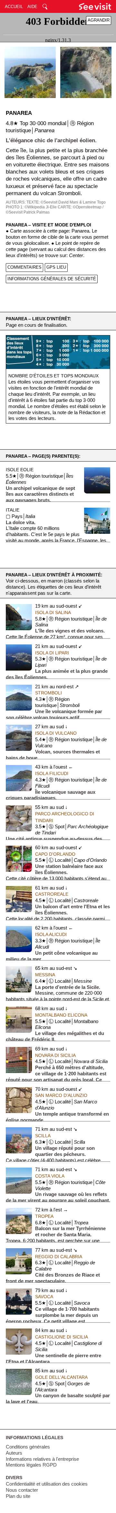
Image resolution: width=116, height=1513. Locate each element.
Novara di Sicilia (55, 1055)
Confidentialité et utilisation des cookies (47, 1484)
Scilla (43, 1135)
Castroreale (51, 894)
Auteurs (14, 1453)
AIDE (32, 6)
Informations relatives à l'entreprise (42, 1459)
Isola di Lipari (52, 652)
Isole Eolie (20, 469)
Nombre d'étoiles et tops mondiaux (53, 375)
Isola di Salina (53, 612)
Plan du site (18, 1496)
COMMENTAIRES (24, 267)
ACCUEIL (14, 6)
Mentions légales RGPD (31, 1465)
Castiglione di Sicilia (61, 1336)
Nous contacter (22, 1490)
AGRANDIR (99, 20)
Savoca (44, 1296)
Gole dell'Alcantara (61, 1377)
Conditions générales (28, 1446)
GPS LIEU (56, 267)
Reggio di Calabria (58, 1256)
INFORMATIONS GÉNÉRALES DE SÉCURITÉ (51, 278)
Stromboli (48, 692)
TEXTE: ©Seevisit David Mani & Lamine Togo (66, 202)
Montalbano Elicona (61, 1015)
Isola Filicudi (51, 773)
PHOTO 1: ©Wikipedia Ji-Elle (31, 207)
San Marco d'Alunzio (61, 1095)
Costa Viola (49, 1176)
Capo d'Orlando (55, 854)
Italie (12, 510)
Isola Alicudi (51, 934)
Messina (45, 974)
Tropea (44, 1216)
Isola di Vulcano (56, 733)
